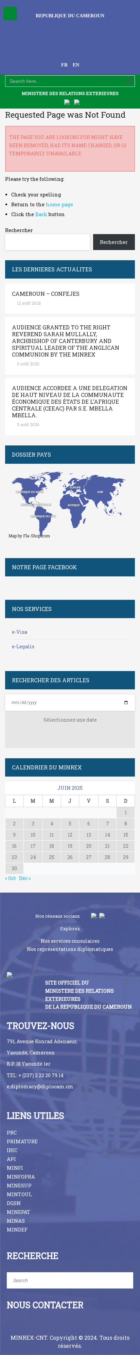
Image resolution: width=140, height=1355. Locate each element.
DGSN (14, 1203)
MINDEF (17, 1229)
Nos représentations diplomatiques (70, 949)
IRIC (12, 1150)
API (11, 1159)
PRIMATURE (22, 1141)
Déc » (25, 878)
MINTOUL (19, 1194)
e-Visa (19, 632)
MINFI (15, 1168)
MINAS (16, 1221)
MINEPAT (18, 1212)
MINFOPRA (21, 1176)
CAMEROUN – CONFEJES (46, 293)
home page (59, 204)
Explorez (70, 928)
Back (41, 214)
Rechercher (19, 230)
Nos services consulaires (70, 941)
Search (123, 1280)
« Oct (10, 878)
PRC (12, 1132)
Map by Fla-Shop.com (29, 535)
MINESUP (19, 1185)
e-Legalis (23, 646)
